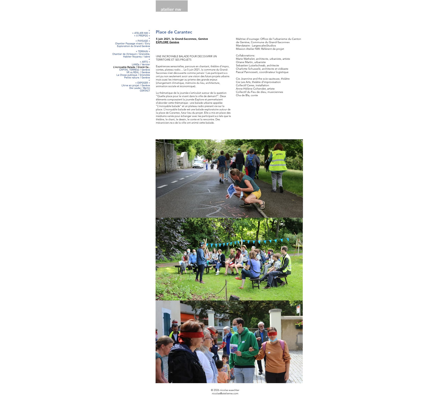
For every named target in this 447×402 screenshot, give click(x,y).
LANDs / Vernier (141, 64)
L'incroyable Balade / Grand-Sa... (131, 67)
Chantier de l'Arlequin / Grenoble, (131, 54)
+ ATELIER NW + (141, 33)
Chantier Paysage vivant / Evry (132, 43)
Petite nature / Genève (137, 77)
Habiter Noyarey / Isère (136, 57)
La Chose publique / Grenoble (133, 75)
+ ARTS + (145, 62)
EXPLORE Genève (167, 42)
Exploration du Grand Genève (133, 46)
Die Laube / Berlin (139, 88)
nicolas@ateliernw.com (225, 393)
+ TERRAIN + (143, 51)
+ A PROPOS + (142, 36)
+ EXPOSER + (142, 83)
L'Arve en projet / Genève (136, 85)
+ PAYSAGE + (142, 41)
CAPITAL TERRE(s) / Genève (134, 70)
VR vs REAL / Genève (138, 72)
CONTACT (145, 91)
